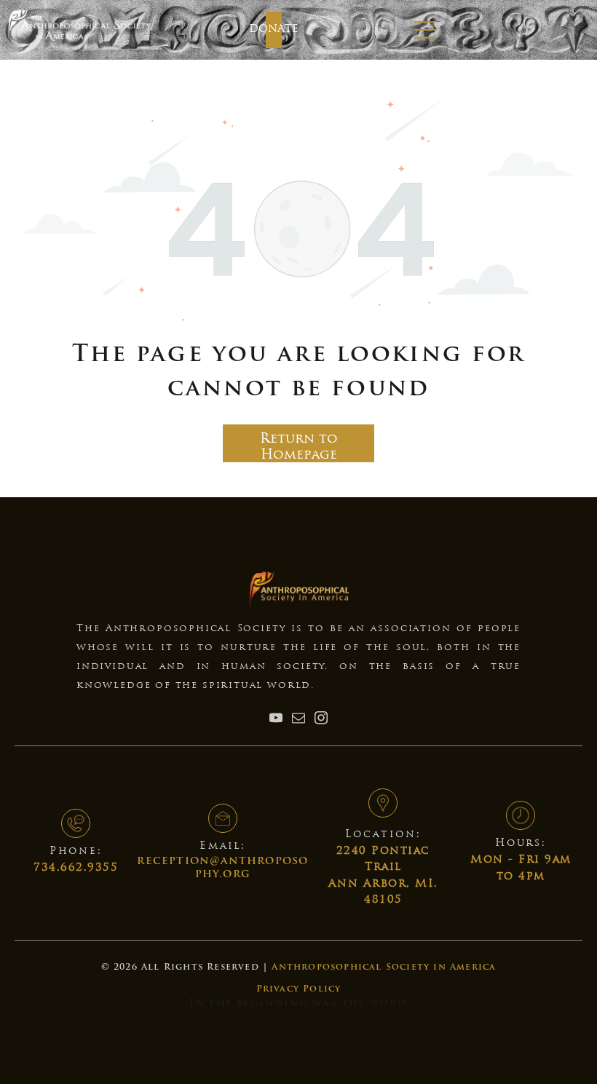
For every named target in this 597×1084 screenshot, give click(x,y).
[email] (298, 719)
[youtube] (275, 719)
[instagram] (321, 719)
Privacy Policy (298, 989)
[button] (425, 30)
